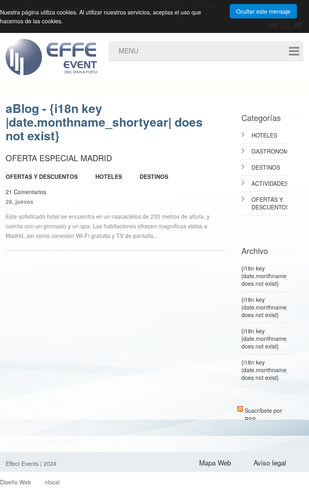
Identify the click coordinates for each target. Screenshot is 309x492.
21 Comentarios (26, 192)
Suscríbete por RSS (263, 409)
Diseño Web (15, 482)
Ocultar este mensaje (263, 11)
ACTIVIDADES (269, 183)
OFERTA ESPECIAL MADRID (59, 158)
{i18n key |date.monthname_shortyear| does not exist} (264, 275)
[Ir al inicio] (74, 51)
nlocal (52, 482)
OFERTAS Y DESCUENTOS (42, 176)
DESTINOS (154, 176)
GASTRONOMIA (269, 151)
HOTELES (108, 176)
